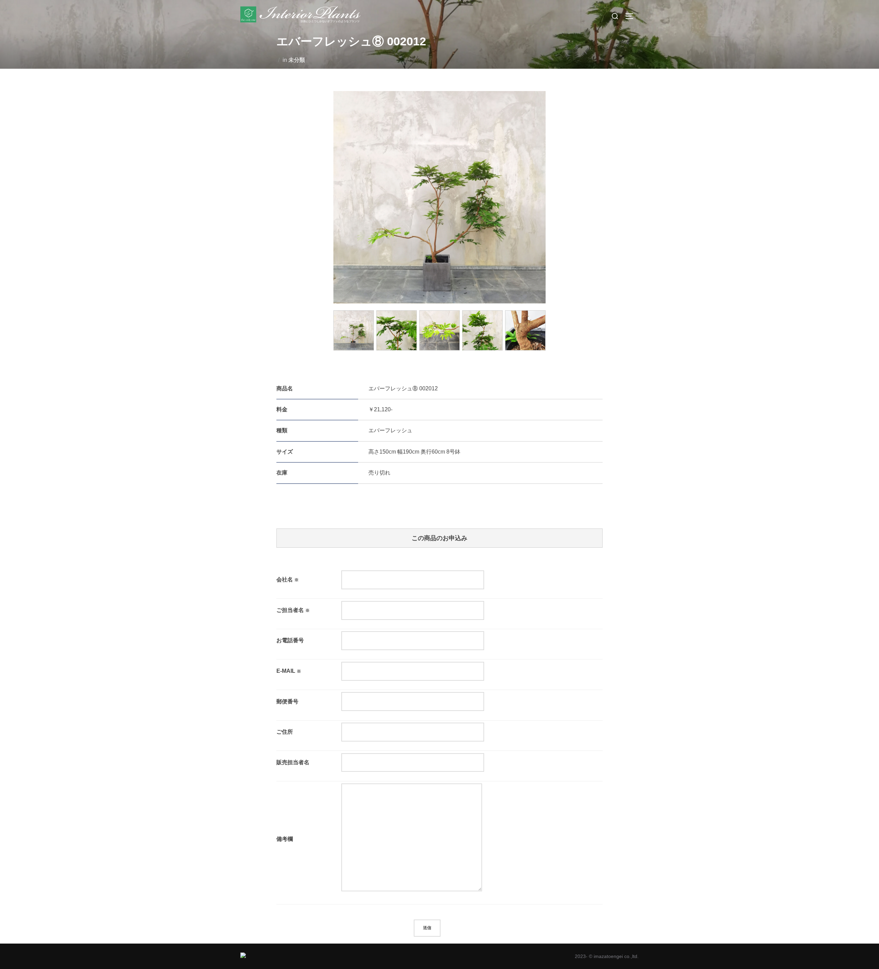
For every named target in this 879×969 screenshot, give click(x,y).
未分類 (296, 60)
